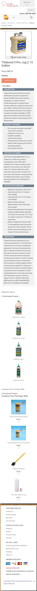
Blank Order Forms (12, 549)
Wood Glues (11, 23)
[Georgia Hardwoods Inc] (9, 4)
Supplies (3, 23)
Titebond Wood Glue (21, 23)
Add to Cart (9, 80)
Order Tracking (11, 515)
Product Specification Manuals (16, 545)
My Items (9, 518)
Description (6, 86)
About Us (9, 555)
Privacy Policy (11, 535)
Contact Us (9, 511)
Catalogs (9, 552)
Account (30, 10)
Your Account (10, 521)
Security (9, 538)
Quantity (4, 76)
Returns (8, 532)
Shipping (9, 528)
